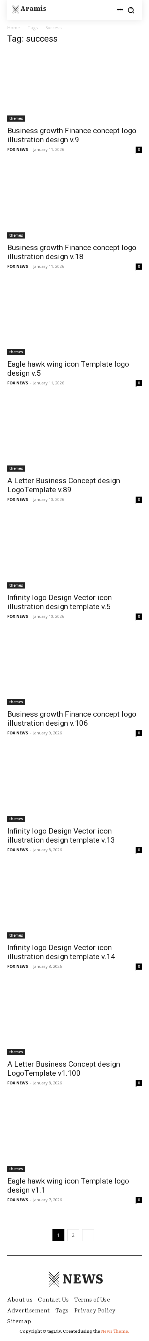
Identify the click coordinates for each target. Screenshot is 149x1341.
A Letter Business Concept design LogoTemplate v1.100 (63, 1069)
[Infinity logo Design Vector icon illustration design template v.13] (74, 786)
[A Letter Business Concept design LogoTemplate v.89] (74, 436)
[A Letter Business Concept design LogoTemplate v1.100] (74, 1020)
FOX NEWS (17, 149)
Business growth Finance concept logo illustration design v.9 (71, 135)
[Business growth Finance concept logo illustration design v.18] (74, 203)
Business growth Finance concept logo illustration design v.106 (71, 719)
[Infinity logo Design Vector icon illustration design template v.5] (74, 553)
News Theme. (115, 1331)
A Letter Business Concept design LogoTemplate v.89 (63, 485)
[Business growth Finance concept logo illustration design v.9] (74, 86)
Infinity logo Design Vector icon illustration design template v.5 (59, 602)
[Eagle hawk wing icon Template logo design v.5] (74, 320)
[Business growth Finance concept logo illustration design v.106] (74, 670)
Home (13, 28)
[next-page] (88, 1235)
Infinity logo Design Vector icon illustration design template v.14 (61, 952)
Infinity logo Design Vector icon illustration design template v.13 (61, 835)
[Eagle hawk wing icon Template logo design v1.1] (74, 1136)
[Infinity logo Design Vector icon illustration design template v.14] (74, 903)
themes (16, 118)
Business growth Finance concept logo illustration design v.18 (71, 252)
